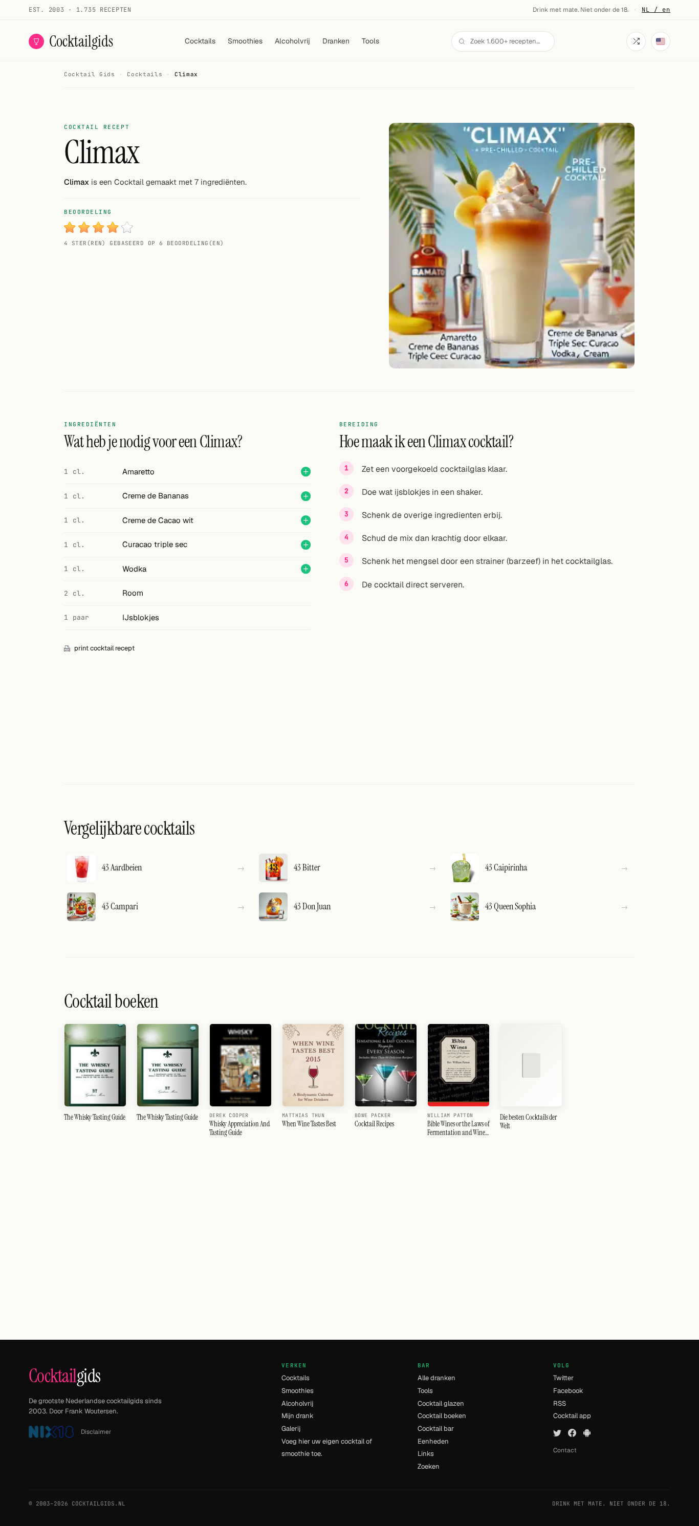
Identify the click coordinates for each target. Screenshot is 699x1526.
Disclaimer (96, 1432)
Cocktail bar (436, 1428)
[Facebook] (572, 1433)
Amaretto (138, 471)
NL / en (656, 10)
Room (132, 593)
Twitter (563, 1378)
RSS (559, 1403)
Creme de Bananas (155, 495)
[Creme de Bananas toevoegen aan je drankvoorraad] (306, 496)
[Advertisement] (487, 671)
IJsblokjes (140, 617)
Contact (565, 1450)
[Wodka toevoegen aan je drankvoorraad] (306, 569)
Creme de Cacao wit (157, 520)
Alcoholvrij (292, 41)
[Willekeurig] (636, 41)
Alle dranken (436, 1378)
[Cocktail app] (587, 1433)
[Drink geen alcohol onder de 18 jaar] (51, 1432)
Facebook (568, 1390)
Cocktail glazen (441, 1403)
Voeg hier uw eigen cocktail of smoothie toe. (326, 1447)
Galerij (290, 1428)
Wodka (134, 569)
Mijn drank (297, 1415)
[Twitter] (557, 1433)
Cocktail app (572, 1415)
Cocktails (200, 41)
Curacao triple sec (154, 544)
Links (426, 1453)
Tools (370, 41)
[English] (660, 41)
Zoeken (429, 1466)
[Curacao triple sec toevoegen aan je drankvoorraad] (306, 545)
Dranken (336, 41)
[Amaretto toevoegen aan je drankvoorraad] (306, 471)
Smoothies (245, 41)
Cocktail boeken (442, 1415)
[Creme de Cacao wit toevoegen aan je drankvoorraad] (306, 520)
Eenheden (433, 1441)
